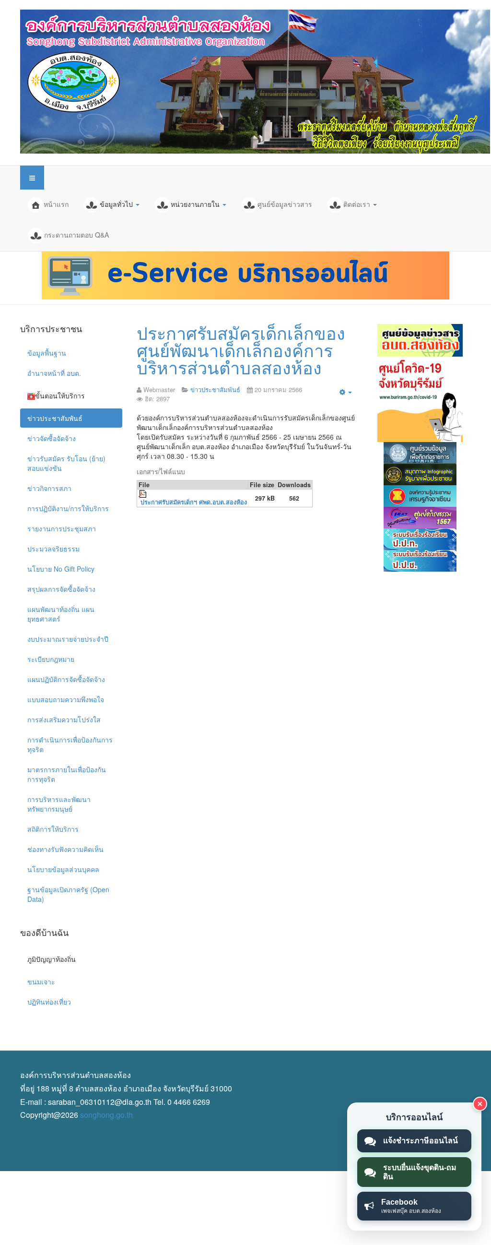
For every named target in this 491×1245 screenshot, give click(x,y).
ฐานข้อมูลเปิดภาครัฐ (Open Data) (68, 894)
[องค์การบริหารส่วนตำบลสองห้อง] (255, 82)
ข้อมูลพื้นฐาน (46, 353)
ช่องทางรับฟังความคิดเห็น (65, 849)
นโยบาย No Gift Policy (60, 569)
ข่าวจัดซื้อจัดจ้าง (51, 438)
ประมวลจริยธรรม (53, 548)
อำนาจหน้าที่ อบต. (54, 373)
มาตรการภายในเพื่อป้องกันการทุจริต (66, 774)
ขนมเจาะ (41, 981)
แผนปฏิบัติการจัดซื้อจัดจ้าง (66, 679)
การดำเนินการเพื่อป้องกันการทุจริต (70, 744)
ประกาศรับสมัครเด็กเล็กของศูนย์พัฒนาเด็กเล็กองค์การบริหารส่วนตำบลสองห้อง (241, 349)
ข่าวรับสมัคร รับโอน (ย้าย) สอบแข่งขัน (66, 463)
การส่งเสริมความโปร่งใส (64, 719)
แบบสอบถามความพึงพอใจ (65, 699)
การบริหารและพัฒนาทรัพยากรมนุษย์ (59, 804)
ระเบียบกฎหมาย (50, 659)
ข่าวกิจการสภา (49, 488)
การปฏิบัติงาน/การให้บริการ (68, 508)
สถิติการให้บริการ (53, 829)
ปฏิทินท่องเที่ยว (49, 1001)
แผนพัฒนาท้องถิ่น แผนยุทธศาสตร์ (60, 613)
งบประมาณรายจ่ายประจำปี (67, 639)
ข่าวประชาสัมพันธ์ (54, 418)
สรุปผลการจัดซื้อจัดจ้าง (61, 589)
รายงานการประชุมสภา (61, 528)
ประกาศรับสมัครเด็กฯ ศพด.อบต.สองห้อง (193, 502)
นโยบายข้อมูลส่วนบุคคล (63, 869)
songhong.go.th (106, 1114)
